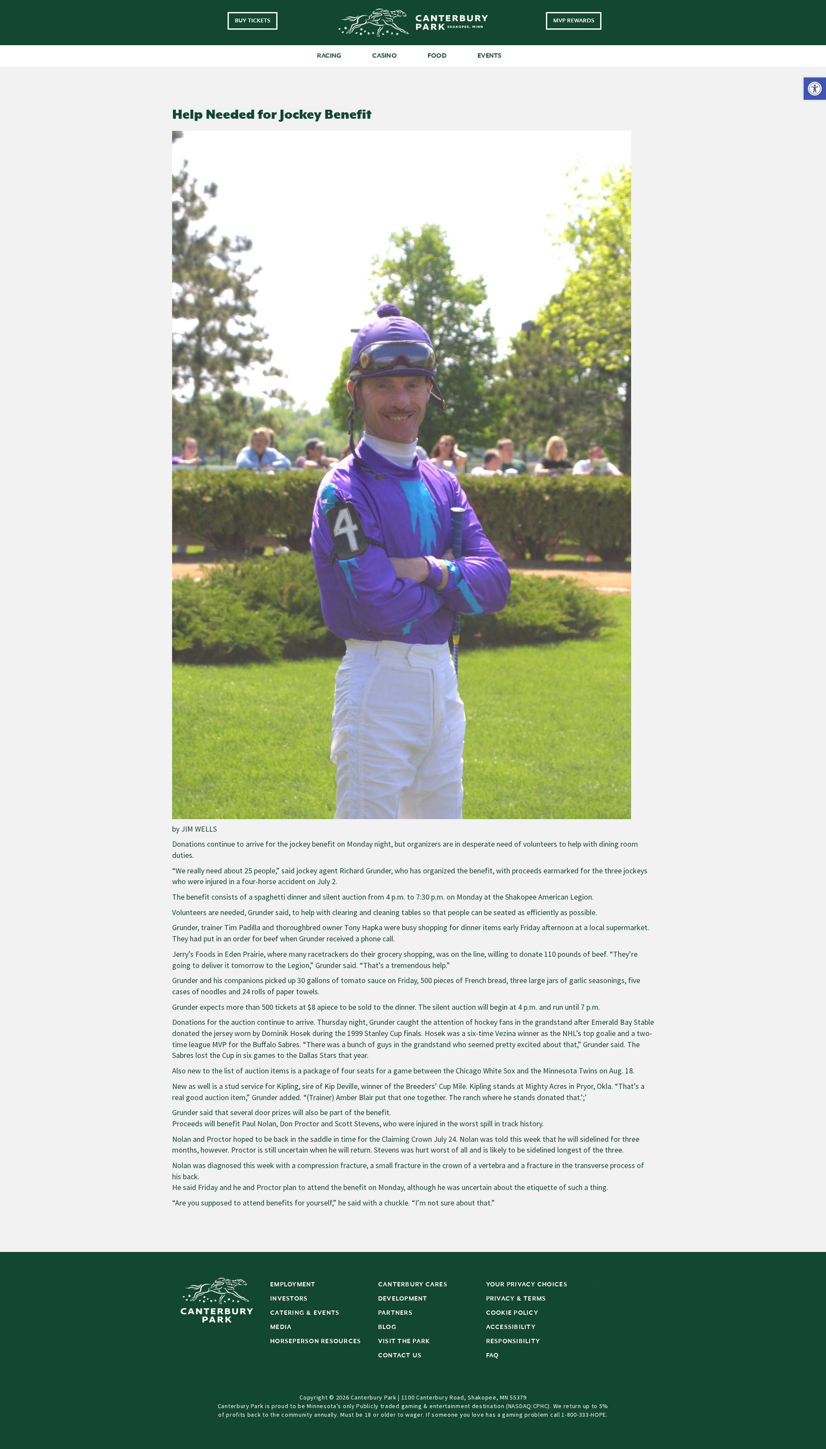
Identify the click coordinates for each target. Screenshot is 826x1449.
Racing (329, 55)
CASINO (384, 55)
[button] (815, 88)
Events (490, 55)
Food (437, 55)
